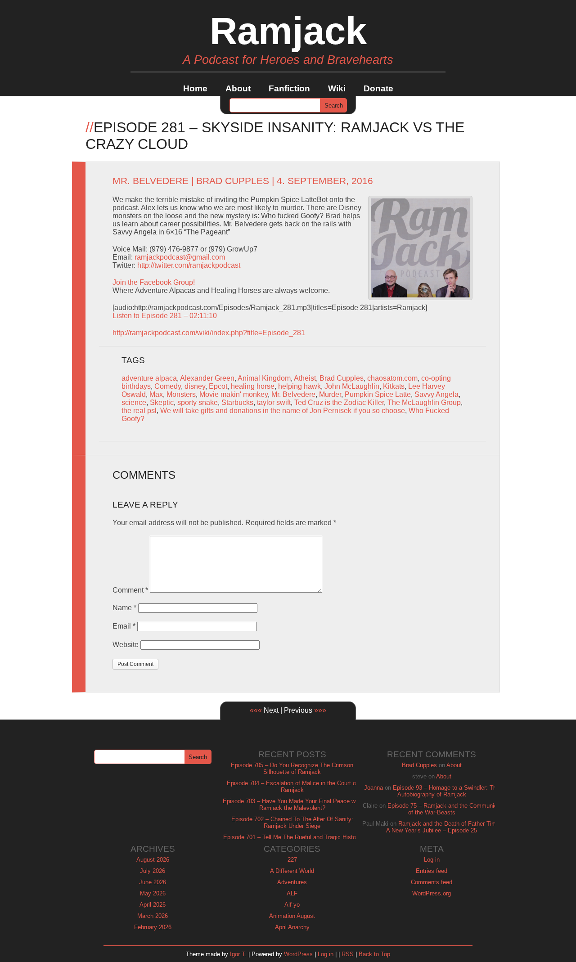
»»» (320, 710)
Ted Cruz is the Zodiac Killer (339, 402)
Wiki (337, 88)
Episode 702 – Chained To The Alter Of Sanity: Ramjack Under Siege (292, 822)
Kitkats (394, 386)
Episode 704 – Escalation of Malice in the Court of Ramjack (292, 786)
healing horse (252, 386)
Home (195, 88)
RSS (348, 954)
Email (123, 626)
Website (125, 644)
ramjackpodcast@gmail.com (180, 257)
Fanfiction (289, 88)
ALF (292, 893)
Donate (378, 88)
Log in (432, 859)
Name (124, 607)
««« (256, 710)
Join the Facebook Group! (153, 282)
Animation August (292, 916)
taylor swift (274, 402)
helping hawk (299, 386)
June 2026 (152, 882)
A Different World (292, 871)
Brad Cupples (232, 180)
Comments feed (431, 882)
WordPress (298, 954)
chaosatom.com (392, 378)
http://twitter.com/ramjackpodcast (188, 265)
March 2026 (152, 916)
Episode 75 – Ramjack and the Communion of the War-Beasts (443, 809)
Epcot (218, 386)
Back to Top (374, 954)
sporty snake (197, 402)
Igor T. (238, 954)
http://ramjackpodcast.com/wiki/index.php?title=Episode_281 (208, 333)
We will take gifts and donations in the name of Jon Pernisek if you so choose (282, 410)
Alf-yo (292, 904)
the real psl (139, 410)
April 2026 (153, 904)
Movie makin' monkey (233, 394)
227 (292, 859)
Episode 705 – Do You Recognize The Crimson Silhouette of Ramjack (292, 768)
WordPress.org (431, 893)
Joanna (373, 787)
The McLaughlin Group (424, 402)
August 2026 (152, 859)
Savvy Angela (436, 394)
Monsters (181, 394)
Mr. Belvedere (150, 180)
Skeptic (162, 402)
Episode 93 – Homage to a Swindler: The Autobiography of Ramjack (446, 791)
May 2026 (153, 893)
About (238, 88)
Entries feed (431, 871)
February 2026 (152, 927)
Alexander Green (207, 378)
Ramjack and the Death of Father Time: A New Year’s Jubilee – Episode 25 (443, 827)
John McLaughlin (351, 386)
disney (194, 386)
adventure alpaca (149, 378)
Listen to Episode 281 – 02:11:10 (164, 315)
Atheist (305, 378)
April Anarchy (292, 927)
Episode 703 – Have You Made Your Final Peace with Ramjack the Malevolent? (292, 804)
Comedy (167, 386)
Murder (330, 394)
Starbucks (237, 402)
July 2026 (152, 871)
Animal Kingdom (264, 378)
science (134, 402)
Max (156, 394)
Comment (130, 590)
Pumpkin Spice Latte (378, 394)
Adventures (292, 882)
